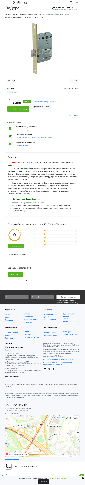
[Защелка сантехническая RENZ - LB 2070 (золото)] (42, 48)
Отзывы (27, 335)
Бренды (66, 319)
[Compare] (9, 81)
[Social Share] (76, 81)
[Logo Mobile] (20, 2)
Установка (9, 314)
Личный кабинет (50, 332)
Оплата (27, 314)
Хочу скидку (73, 115)
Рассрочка (28, 317)
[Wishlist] (13, 81)
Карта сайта (10, 338)
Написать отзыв (16, 246)
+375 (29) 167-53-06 (62, 7)
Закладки (67, 332)
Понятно (43, 482)
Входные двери (50, 319)
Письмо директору (31, 337)
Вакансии (28, 322)
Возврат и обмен (31, 319)
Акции (65, 322)
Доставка (9, 320)
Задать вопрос (15, 274)
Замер (7, 317)
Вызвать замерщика (68, 297)
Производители (11, 332)
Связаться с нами (70, 335)
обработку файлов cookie (59, 478)
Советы (27, 332)
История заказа (50, 335)
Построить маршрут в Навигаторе (12, 459)
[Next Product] (71, 81)
